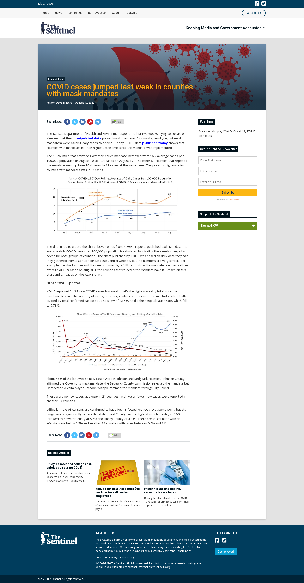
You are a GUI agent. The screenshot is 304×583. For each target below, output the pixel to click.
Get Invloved (226, 551)
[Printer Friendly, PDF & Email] (117, 121)
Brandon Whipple (209, 131)
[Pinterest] (90, 122)
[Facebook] (67, 122)
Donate (132, 13)
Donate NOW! (209, 225)
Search (256, 12)
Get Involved (97, 13)
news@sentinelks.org (121, 557)
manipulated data (87, 138)
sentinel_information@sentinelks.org (149, 567)
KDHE (251, 131)
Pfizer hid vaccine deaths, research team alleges (162, 490)
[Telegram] (98, 122)
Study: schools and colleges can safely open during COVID (69, 465)
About (116, 13)
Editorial (75, 13)
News (58, 13)
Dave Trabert (64, 103)
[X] (75, 122)
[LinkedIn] (82, 122)
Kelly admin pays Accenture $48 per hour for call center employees (117, 492)
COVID (227, 131)
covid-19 (239, 131)
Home (45, 13)
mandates (205, 136)
